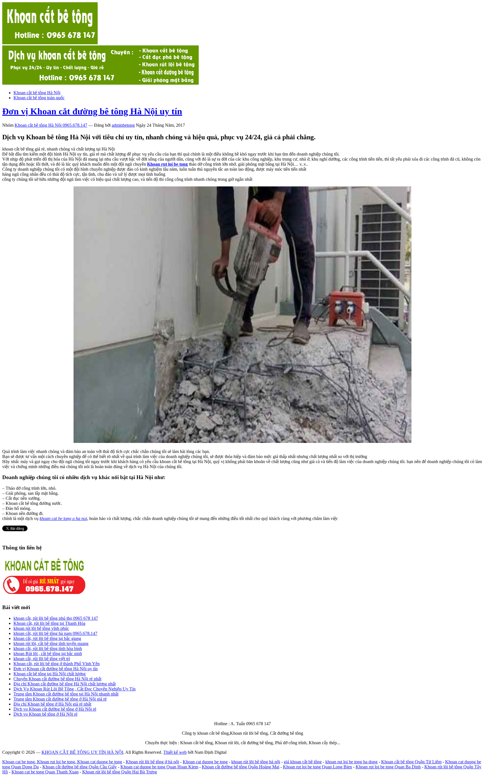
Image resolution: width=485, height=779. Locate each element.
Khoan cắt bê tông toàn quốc (39, 97)
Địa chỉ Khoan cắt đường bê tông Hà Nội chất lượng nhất (64, 683)
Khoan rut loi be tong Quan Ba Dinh (388, 766)
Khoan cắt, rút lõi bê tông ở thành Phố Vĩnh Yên (56, 663)
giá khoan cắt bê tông (303, 761)
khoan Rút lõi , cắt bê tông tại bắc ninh (47, 653)
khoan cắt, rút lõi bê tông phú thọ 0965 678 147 (55, 618)
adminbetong (123, 125)
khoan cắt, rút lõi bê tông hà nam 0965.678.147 (55, 633)
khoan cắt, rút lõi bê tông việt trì (41, 658)
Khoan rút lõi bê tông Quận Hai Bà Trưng (119, 771)
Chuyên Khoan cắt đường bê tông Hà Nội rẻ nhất (57, 678)
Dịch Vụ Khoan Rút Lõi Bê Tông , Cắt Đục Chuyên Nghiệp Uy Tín (74, 688)
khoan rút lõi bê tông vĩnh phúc (41, 628)
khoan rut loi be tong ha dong (351, 761)
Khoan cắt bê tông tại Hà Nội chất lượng (49, 673)
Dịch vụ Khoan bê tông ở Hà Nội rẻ (45, 714)
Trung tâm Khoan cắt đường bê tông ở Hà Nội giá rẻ (60, 699)
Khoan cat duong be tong (205, 761)
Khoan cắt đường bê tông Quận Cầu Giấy (79, 766)
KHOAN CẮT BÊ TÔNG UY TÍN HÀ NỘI (82, 752)
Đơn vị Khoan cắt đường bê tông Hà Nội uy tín (92, 111)
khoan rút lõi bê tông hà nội (255, 761)
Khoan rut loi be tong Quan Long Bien (317, 766)
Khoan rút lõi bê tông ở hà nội (152, 761)
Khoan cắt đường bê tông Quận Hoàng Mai (240, 766)
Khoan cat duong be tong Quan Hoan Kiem (159, 766)
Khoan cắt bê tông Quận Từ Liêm (411, 761)
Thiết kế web (175, 752)
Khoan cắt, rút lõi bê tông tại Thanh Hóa (49, 623)
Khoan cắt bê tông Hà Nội (36, 92)
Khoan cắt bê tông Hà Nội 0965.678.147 (51, 125)
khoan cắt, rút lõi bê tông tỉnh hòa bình (47, 648)
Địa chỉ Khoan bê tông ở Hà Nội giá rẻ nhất (52, 704)
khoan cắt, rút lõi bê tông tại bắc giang (47, 638)
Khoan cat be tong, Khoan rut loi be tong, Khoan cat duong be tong (62, 761)
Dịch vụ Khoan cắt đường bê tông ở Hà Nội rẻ (54, 709)
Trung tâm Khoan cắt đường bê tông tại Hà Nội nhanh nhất (65, 694)
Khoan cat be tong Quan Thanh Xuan (45, 771)
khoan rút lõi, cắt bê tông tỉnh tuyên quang (50, 643)
